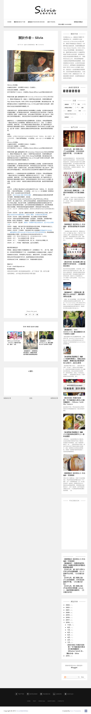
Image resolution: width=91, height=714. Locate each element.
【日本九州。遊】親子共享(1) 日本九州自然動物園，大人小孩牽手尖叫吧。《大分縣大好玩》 (74, 572)
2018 (68, 617)
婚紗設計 (70, 110)
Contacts (61, 701)
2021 (68, 610)
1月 (68, 642)
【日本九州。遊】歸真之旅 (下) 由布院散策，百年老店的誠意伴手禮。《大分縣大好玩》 (73, 152)
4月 (68, 637)
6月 (68, 632)
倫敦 (82, 107)
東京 (79, 104)
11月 (69, 625)
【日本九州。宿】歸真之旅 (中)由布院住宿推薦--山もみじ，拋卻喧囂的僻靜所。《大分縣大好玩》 (73, 589)
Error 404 (42, 701)
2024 (68, 605)
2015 (68, 656)
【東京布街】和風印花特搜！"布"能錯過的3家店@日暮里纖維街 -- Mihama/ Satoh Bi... (76, 648)
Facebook (46, 694)
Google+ (70, 694)
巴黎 (80, 110)
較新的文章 (7, 398)
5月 (68, 635)
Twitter (21, 694)
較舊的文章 (54, 398)
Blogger (74, 667)
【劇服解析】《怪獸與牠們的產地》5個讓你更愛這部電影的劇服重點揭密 (74, 565)
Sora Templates (75, 711)
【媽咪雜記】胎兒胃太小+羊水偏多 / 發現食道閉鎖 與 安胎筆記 (74, 226)
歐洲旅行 (67, 117)
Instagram (33, 694)
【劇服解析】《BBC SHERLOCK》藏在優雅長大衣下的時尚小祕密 (74, 332)
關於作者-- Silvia (73, 653)
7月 (68, 630)
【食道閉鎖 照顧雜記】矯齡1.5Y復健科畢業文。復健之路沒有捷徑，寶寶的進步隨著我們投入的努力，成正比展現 (74, 359)
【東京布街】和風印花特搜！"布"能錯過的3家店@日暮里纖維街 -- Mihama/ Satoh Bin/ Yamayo (74, 401)
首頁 (30, 398)
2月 (68, 640)
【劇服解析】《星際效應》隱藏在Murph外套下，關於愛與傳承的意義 (74, 294)
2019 (68, 615)
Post (34, 701)
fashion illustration (70, 114)
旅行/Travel (51, 22)
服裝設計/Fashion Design (36, 22)
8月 (68, 627)
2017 (68, 620)
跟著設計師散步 (68, 107)
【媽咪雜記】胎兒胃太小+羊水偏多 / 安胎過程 (74, 474)
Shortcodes (51, 701)
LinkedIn (58, 694)
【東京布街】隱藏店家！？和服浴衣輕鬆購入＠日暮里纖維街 (73, 192)
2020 (68, 612)
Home (28, 701)
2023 (68, 607)
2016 (68, 622)
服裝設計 (67, 104)
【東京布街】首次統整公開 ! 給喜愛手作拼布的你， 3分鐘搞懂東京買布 (74, 264)
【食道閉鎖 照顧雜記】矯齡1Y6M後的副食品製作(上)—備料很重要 (73, 434)
